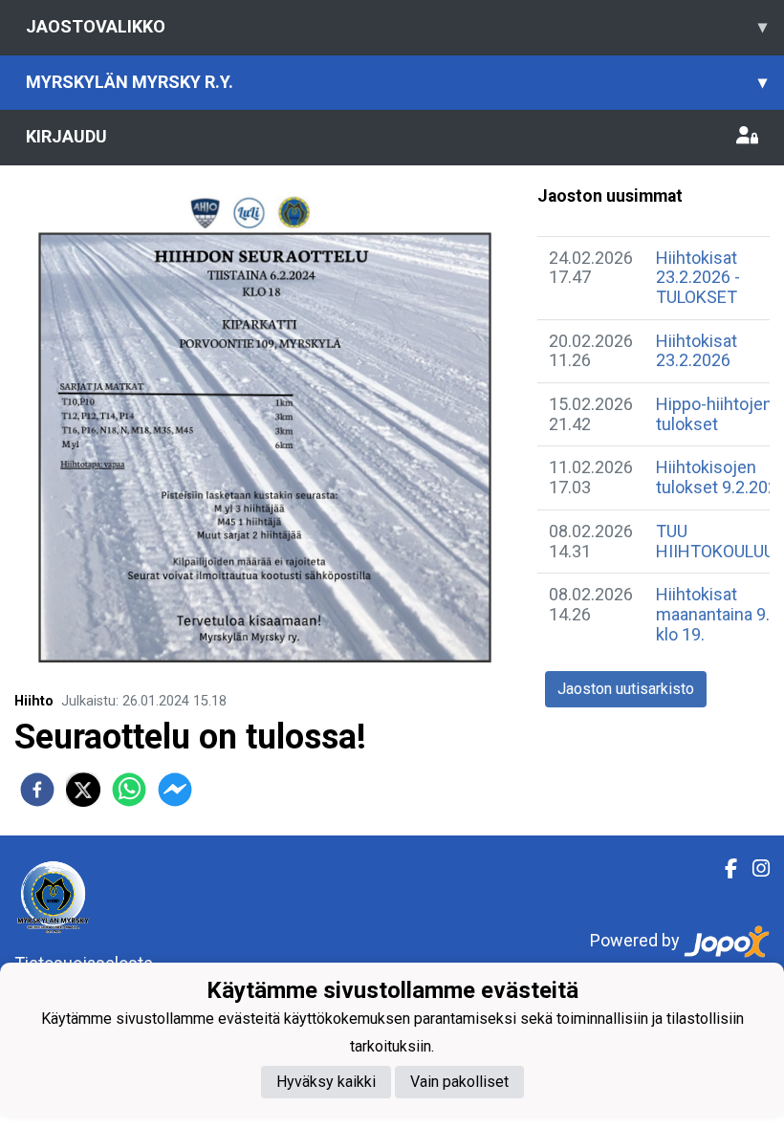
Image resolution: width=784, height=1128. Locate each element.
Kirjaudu (66, 136)
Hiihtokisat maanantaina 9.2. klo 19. (719, 613)
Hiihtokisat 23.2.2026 (696, 351)
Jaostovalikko (396, 26)
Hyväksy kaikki (326, 1082)
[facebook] (37, 789)
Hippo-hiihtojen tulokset (714, 414)
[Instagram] (753, 868)
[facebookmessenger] (175, 789)
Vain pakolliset (459, 1082)
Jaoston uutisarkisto (625, 689)
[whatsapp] (129, 789)
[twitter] (83, 789)
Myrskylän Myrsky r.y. (396, 82)
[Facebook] (723, 868)
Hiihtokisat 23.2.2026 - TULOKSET (698, 277)
